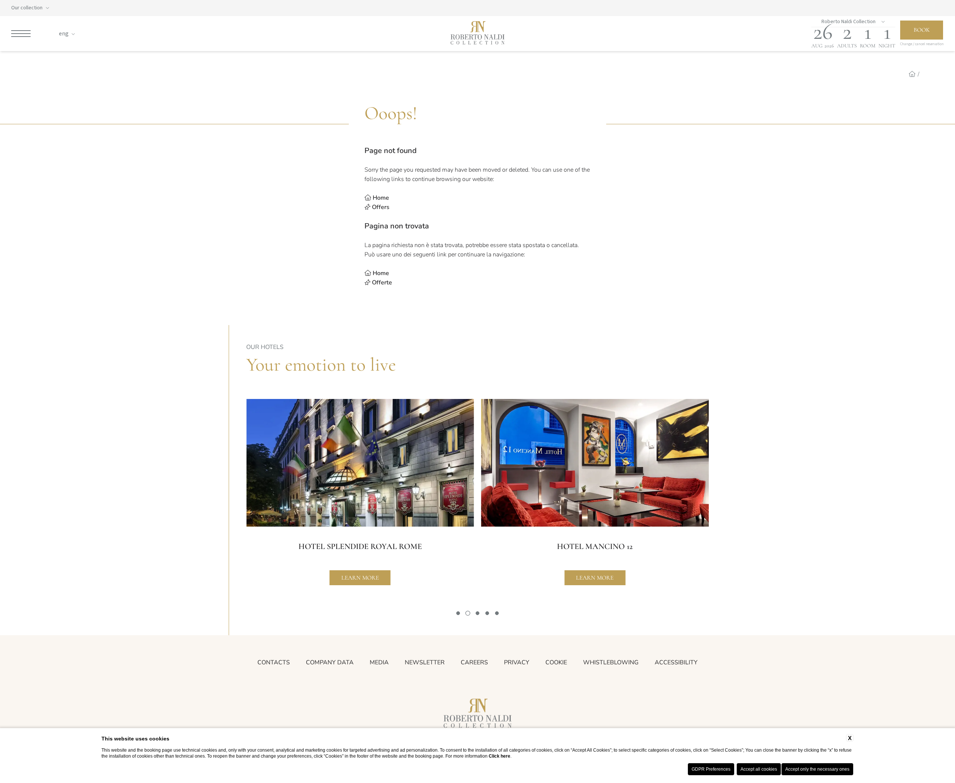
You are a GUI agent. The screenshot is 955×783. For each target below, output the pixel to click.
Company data (330, 662)
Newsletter (425, 662)
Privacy (516, 662)
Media (379, 662)
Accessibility (676, 662)
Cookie (556, 662)
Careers (474, 662)
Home (381, 198)
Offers (380, 207)
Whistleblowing (611, 662)
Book (922, 30)
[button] (458, 613)
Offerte (382, 282)
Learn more (360, 577)
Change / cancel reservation (922, 44)
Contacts (273, 662)
